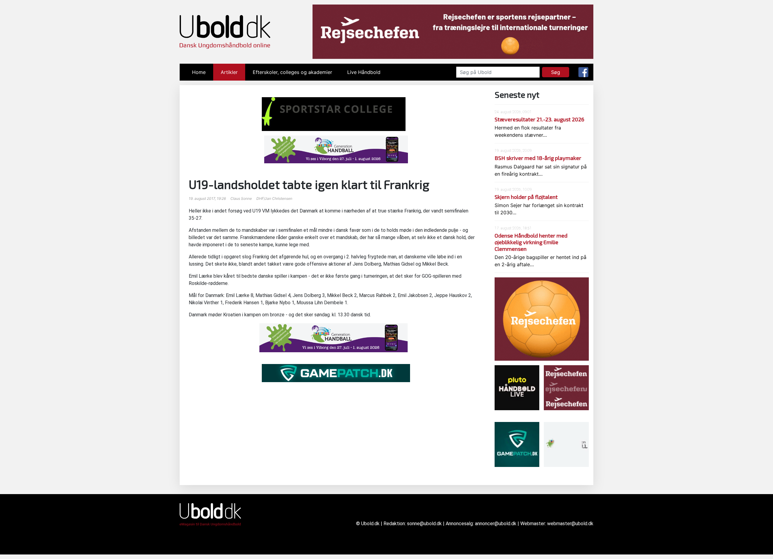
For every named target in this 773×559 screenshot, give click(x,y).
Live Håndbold (363, 72)
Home (202, 72)
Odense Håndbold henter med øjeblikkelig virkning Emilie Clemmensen (531, 242)
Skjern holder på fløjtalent (526, 196)
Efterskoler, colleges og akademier (292, 72)
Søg (555, 72)
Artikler (229, 72)
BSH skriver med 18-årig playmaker (538, 158)
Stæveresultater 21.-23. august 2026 (539, 119)
